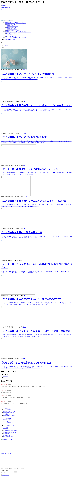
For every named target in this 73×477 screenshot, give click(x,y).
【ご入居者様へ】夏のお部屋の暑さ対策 (21, 232)
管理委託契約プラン (8, 414)
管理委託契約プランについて (14, 27)
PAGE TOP (70, 461)
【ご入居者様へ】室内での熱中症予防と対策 (24, 137)
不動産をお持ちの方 (8, 408)
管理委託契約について (9, 412)
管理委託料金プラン (12, 29)
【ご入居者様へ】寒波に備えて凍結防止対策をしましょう (15, 397)
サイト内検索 (5, 470)
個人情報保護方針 (8, 436)
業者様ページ (6, 433)
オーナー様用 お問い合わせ (10, 430)
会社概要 (5, 428)
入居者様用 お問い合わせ (9, 432)
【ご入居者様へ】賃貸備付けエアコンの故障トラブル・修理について (36, 105)
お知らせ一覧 (6, 435)
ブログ (25, 69)
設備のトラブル (11, 33)
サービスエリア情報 (8, 425)
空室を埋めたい (11, 24)
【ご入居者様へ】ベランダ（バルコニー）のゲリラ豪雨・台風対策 (35, 331)
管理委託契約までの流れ (13, 30)
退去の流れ (9, 35)
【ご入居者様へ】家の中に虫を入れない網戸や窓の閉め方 (31, 299)
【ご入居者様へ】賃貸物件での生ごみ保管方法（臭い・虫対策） (34, 200)
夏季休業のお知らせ (6, 392)
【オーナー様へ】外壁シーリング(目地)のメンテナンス (29, 169)
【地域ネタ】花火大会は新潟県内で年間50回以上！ (27, 362)
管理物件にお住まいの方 (9, 418)
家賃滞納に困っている (12, 26)
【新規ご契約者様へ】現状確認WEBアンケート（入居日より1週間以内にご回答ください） (24, 386)
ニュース (9, 384)
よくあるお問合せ (11, 36)
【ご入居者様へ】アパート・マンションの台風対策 (27, 73)
